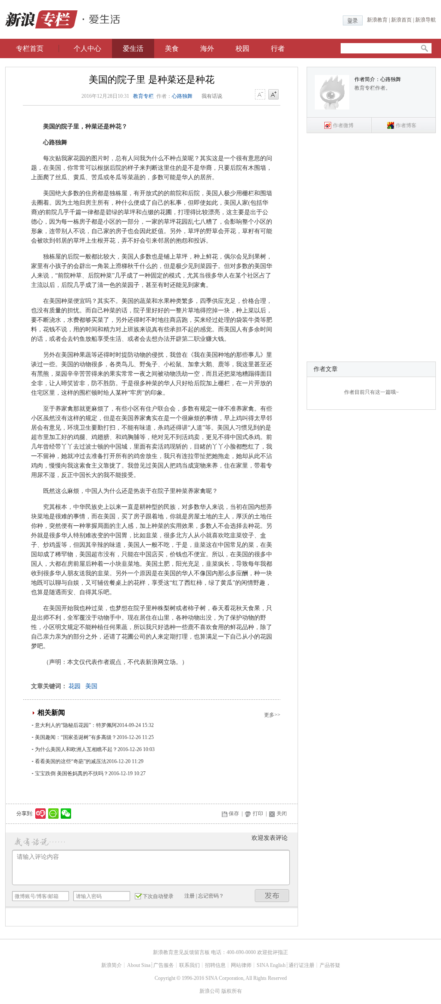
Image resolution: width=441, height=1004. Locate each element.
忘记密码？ (211, 896)
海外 (207, 48)
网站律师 (241, 965)
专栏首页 (29, 48)
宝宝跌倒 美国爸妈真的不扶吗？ (72, 773)
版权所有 (231, 991)
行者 (278, 48)
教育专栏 (143, 96)
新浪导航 (425, 20)
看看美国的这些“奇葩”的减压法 (70, 761)
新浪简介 (111, 965)
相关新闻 (51, 712)
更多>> (272, 715)
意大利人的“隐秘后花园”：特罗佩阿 (76, 725)
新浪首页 (401, 20)
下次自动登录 (158, 896)
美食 (172, 48)
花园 (74, 686)
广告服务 (163, 965)
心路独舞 (182, 96)
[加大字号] (273, 94)
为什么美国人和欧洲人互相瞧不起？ (76, 749)
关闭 (281, 814)
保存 (234, 814)
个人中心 (87, 48)
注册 (189, 896)
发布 (272, 896)
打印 (258, 814)
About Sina (138, 965)
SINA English (271, 965)
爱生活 (133, 48)
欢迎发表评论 (270, 838)
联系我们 (189, 965)
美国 (91, 686)
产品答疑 (330, 965)
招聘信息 (215, 965)
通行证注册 (301, 965)
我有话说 (212, 96)
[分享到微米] (40, 813)
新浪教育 (377, 20)
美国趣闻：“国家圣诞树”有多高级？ (76, 737)
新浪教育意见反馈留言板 (181, 952)
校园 (242, 48)
